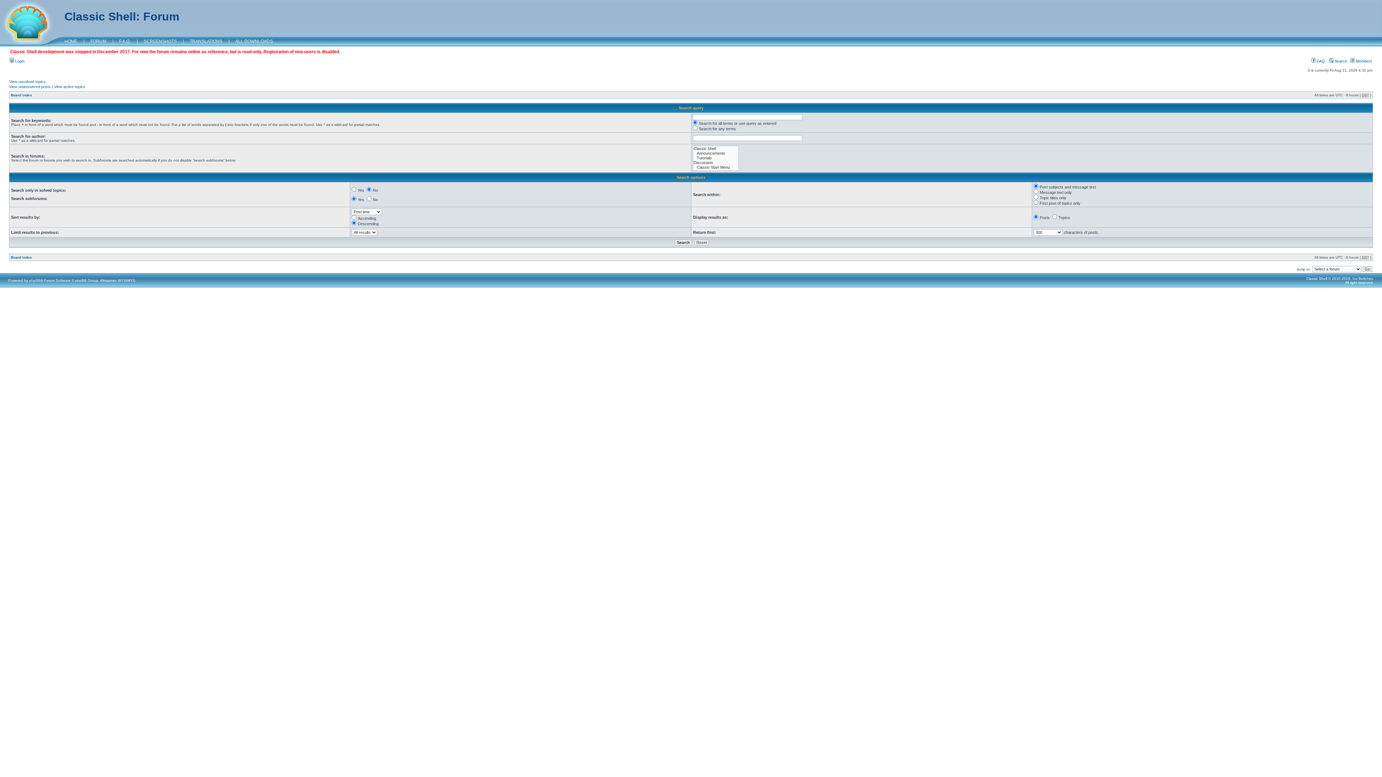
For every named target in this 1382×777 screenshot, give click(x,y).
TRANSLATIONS (206, 41)
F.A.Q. (125, 41)
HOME (70, 41)
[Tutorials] (716, 158)
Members (1363, 61)
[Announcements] (716, 153)
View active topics (69, 87)
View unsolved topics (27, 81)
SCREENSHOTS (160, 41)
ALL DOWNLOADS (254, 41)
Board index (21, 95)
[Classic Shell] (716, 148)
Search (1340, 61)
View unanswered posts (30, 87)
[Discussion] (716, 162)
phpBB (35, 280)
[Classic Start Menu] (716, 167)
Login (19, 61)
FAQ (1320, 61)
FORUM (98, 41)
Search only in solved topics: (38, 190)
